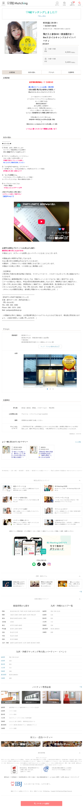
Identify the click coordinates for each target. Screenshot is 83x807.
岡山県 (12, 636)
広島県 (16, 636)
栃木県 (34, 611)
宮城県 (16, 625)
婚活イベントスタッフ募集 (50, 531)
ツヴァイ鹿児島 (13, 725)
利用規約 (14, 777)
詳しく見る (42, 16)
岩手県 (12, 625)
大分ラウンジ (12, 718)
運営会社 (6, 777)
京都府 (16, 615)
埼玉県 (25, 611)
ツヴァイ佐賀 (12, 711)
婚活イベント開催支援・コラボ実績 (19, 531)
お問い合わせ (65, 777)
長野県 (20, 628)
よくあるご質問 (54, 777)
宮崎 (52, 625)
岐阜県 (20, 618)
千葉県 (21, 611)
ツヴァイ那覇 (12, 728)
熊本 (52, 618)
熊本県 (20, 643)
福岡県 (12, 643)
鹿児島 (52, 628)
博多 (52, 611)
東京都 (12, 611)
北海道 (12, 622)
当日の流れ (31, 72)
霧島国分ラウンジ (32, 725)
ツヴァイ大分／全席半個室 (24, 718)
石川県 (16, 632)
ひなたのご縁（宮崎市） (15, 721)
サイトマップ (75, 777)
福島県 (20, 625)
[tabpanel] (20, 37)
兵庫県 (20, 615)
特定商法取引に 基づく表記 (27, 777)
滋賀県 (24, 615)
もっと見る (78, 441)
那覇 (52, 632)
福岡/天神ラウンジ (25, 707)
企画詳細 (12, 72)
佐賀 (52, 615)
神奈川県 (16, 611)
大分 (52, 622)
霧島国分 (57, 628)
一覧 (80, 591)
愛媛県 (16, 639)
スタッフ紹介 (36, 531)
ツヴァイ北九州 (34, 707)
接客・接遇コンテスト (67, 531)
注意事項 (71, 72)
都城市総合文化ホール (29, 721)
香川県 (12, 639)
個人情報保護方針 (42, 777)
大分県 (24, 643)
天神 (55, 611)
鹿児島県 (33, 643)
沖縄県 (38, 643)
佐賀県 (16, 643)
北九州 (58, 611)
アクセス (51, 72)
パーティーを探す (42, 803)
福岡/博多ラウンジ (14, 707)
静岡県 (16, 618)
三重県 (24, 618)
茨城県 (30, 611)
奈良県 (28, 615)
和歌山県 (33, 615)
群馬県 (38, 611)
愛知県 (12, 618)
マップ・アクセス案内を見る (49, 346)
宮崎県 (28, 643)
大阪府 (12, 615)
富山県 (12, 632)
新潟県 (12, 628)
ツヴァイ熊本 (12, 714)
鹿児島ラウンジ (22, 725)
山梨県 (16, 628)
